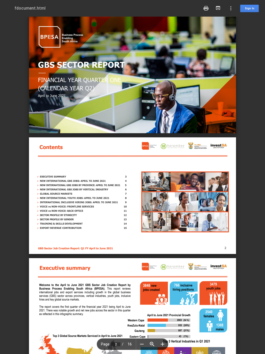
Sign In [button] (249, 8)
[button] (142, 344)
